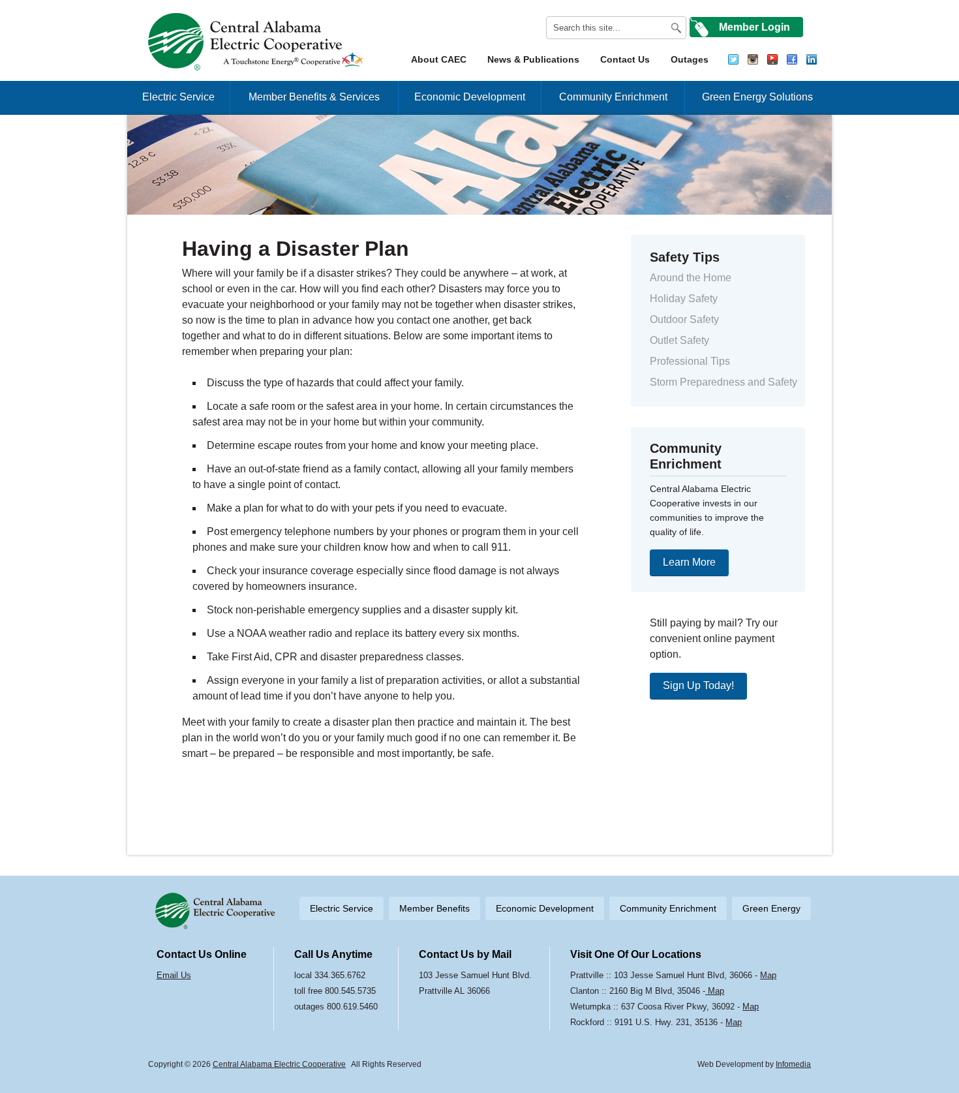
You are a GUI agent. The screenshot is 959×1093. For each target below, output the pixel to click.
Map (768, 975)
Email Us (174, 975)
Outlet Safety (679, 340)
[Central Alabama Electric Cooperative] (257, 41)
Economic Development (469, 96)
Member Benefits (434, 908)
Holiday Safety (684, 298)
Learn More (689, 562)
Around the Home (690, 277)
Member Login (754, 27)
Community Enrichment (613, 96)
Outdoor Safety (684, 319)
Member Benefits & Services (314, 96)
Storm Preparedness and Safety (723, 382)
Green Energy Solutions (757, 96)
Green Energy (771, 908)
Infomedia (793, 1064)
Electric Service (178, 96)
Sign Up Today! (698, 685)
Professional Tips (690, 361)
